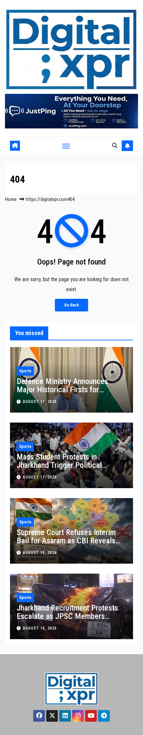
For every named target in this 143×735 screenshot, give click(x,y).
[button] (114, 145)
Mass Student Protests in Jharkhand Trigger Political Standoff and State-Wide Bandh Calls (66, 469)
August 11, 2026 (40, 401)
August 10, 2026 (40, 552)
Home (11, 199)
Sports (25, 371)
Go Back (71, 304)
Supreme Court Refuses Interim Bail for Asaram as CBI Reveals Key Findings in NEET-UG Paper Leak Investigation (66, 545)
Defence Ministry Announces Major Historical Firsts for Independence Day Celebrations (67, 390)
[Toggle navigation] (66, 145)
